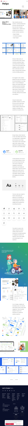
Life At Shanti (3, 397)
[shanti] (14, 390)
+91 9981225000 (6, 406)
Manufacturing (14, 399)
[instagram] (5, 390)
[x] (7, 390)
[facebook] (12, 390)
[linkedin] (9, 390)
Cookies (23, 396)
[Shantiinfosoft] (3, 390)
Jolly (17, 399)
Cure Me (18, 397)
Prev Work (11, 379)
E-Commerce (13, 397)
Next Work (16, 379)
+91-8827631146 (6, 410)
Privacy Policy (12, 422)
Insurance (13, 398)
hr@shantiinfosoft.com (6, 409)
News (12, 400)
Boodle (18, 398)
